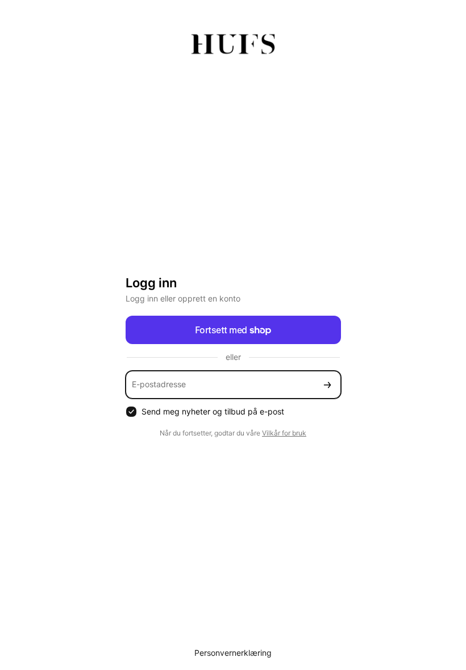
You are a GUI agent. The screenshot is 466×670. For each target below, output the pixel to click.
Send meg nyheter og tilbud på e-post (213, 411)
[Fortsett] (327, 385)
